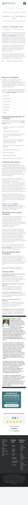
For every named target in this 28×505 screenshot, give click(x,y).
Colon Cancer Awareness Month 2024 (22, 447)
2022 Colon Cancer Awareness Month (22, 456)
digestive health (21, 29)
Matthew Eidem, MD (7, 29)
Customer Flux (16, 430)
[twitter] (9, 8)
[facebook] (5, 8)
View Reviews (14, 428)
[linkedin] (12, 8)
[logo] (9, 2)
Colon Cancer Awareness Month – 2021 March (22, 465)
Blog (7, 21)
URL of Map (5, 454)
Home (4, 21)
